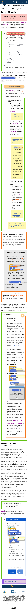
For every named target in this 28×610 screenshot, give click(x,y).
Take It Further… (10, 581)
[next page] (25, 2)
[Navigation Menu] (23, 2)
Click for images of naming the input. (17, 139)
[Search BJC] (13, 2)
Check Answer (12, 571)
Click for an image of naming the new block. (17, 116)
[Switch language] (16, 2)
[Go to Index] (2, 2)
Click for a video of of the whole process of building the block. (16, 225)
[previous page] (20, 2)
